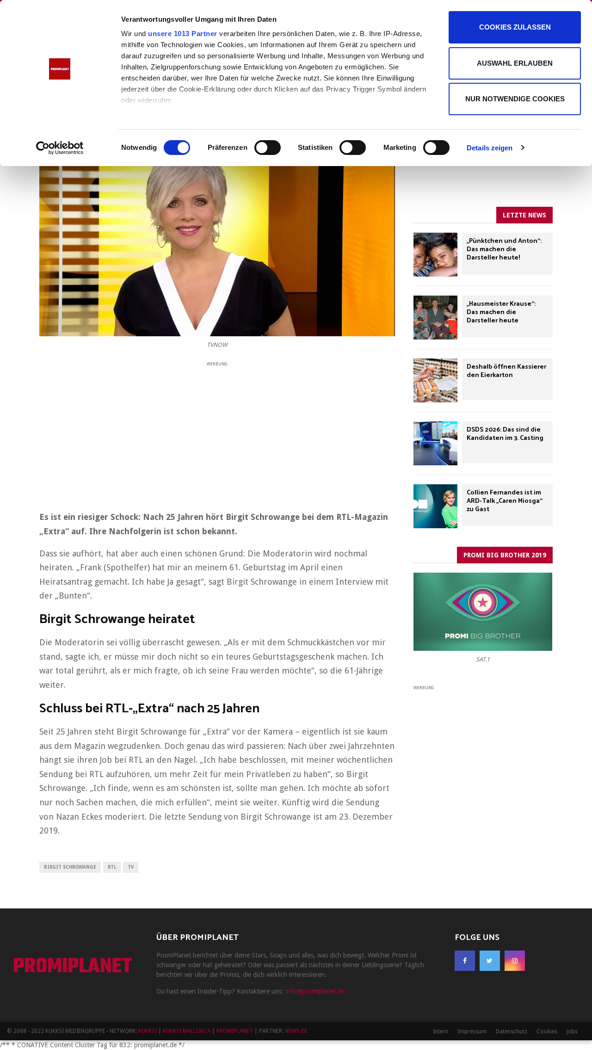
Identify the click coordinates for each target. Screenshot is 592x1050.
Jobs (572, 1031)
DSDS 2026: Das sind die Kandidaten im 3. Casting (505, 434)
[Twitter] (490, 961)
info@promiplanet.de (315, 991)
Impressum (472, 1031)
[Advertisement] (217, 433)
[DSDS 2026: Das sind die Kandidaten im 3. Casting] (435, 443)
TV (131, 867)
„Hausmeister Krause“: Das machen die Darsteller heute (501, 312)
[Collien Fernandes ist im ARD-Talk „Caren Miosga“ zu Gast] (435, 506)
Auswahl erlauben (515, 63)
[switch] (267, 147)
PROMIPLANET (72, 967)
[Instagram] (515, 961)
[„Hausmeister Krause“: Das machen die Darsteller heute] (435, 318)
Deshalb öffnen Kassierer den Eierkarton (506, 371)
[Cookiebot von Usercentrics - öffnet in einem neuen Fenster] (59, 148)
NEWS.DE (296, 1031)
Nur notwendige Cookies (515, 99)
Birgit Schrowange (70, 867)
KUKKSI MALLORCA (186, 1031)
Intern (440, 1031)
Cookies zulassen (515, 27)
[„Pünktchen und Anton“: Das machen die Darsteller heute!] (435, 255)
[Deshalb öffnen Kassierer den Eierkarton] (435, 380)
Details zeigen (489, 148)
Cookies (546, 1031)
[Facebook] (465, 961)
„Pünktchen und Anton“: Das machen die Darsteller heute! (504, 249)
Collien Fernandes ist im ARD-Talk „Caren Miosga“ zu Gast (505, 501)
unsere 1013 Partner (182, 33)
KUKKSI (147, 1031)
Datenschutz (511, 1031)
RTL (112, 867)
